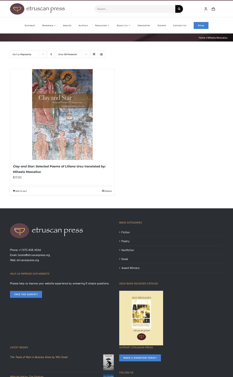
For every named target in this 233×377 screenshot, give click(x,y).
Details (108, 190)
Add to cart (21, 190)
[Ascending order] (51, 54)
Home (202, 37)
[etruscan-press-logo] (37, 4)
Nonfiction (127, 250)
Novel (124, 259)
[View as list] (101, 54)
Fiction (125, 232)
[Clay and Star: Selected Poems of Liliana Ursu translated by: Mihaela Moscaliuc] (62, 114)
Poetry (125, 241)
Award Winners (130, 268)
